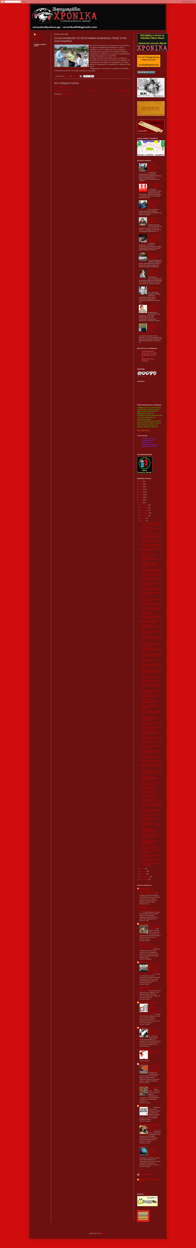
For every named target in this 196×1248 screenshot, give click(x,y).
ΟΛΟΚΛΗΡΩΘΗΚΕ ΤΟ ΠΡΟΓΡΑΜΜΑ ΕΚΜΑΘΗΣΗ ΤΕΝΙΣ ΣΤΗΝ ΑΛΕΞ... (150, 778)
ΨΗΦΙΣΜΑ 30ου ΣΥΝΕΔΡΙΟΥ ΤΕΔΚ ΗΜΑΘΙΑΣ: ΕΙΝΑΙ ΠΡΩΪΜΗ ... (149, 836)
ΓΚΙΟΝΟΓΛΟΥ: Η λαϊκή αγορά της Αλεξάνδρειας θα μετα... (151, 541)
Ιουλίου (143, 518)
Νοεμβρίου (144, 508)
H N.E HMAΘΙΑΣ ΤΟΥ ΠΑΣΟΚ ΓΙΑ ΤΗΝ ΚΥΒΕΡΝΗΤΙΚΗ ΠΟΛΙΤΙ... (151, 574)
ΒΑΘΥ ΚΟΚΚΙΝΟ (145, 924)
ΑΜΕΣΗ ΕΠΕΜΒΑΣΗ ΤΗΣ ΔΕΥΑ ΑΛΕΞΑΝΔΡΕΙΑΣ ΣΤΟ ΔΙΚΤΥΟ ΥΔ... (150, 712)
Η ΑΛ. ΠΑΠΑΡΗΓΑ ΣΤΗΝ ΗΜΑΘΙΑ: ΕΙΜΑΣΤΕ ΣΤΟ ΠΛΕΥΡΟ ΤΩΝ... (151, 524)
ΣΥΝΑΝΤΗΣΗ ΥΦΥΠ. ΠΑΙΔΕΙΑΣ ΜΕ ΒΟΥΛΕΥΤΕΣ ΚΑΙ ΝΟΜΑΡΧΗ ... (150, 632)
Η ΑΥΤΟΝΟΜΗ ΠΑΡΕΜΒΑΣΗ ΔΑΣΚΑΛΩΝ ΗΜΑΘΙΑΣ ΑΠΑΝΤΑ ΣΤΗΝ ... (151, 579)
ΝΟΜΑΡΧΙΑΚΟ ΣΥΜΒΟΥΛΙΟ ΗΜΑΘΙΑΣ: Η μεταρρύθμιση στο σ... (151, 766)
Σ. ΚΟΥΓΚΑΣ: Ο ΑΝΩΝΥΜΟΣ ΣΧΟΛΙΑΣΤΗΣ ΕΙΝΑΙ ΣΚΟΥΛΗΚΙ (154, 220)
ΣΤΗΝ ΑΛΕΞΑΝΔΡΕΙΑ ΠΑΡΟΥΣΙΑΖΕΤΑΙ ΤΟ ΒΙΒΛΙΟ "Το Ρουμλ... (151, 824)
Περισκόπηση (144, 888)
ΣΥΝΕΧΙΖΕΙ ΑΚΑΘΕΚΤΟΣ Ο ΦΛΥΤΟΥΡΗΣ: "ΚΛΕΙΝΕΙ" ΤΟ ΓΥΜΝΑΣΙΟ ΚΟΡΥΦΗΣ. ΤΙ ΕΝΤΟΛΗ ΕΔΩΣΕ (148, 329)
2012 (141, 492)
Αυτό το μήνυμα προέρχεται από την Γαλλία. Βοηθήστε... (150, 860)
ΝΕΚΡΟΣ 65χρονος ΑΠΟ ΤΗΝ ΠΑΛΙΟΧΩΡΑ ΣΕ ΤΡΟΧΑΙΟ (150, 757)
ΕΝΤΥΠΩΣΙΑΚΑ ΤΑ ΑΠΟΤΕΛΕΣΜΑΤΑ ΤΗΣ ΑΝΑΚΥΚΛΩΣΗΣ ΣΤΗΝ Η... (150, 830)
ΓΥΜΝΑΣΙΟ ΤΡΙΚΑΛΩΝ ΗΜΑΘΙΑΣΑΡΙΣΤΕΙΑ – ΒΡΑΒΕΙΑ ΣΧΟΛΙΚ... (151, 649)
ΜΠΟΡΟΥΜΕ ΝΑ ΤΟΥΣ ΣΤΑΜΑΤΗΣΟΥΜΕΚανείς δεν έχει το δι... (151, 559)
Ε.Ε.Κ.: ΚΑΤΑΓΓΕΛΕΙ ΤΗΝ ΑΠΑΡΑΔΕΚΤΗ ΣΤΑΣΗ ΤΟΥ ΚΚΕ (154, 185)
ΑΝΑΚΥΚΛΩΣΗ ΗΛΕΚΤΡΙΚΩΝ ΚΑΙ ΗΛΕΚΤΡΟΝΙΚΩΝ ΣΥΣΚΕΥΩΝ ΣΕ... (151, 655)
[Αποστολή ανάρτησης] (80, 76)
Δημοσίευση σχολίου (63, 87)
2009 (141, 500)
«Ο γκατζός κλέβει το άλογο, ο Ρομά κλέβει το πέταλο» (154, 927)
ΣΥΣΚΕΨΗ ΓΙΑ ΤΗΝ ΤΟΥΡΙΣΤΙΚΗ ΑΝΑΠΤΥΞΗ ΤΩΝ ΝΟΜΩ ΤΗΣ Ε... (151, 686)
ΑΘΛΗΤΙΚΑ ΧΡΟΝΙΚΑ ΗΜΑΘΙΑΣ (150, 1124)
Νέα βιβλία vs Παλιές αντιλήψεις (150, 533)
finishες (150, 1107)
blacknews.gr (144, 944)
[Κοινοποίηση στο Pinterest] (93, 76)
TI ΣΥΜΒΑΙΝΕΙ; (145, 597)
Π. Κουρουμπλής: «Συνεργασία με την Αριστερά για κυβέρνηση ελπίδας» (154, 272)
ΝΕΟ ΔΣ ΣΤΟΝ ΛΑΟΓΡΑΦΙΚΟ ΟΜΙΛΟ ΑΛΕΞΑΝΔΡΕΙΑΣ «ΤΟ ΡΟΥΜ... (150, 733)
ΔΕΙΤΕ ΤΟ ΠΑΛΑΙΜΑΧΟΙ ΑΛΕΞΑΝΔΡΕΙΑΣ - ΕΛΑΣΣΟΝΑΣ (151, 800)
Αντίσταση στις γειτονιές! (147, 1002)
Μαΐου (143, 868)
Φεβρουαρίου (145, 876)
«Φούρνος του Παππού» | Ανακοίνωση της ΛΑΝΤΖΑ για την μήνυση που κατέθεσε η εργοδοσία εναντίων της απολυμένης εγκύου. (150, 1009)
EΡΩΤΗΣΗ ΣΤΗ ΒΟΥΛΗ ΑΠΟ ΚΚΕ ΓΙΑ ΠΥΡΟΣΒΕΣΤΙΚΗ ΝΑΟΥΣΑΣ (151, 637)
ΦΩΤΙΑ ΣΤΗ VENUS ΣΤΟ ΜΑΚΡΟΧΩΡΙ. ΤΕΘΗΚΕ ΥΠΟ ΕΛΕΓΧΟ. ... (150, 752)
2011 (141, 495)
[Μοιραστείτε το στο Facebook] (91, 76)
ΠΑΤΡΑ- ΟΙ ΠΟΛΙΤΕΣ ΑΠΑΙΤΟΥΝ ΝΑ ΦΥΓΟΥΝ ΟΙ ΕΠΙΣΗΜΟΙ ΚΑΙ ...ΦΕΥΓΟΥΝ (154, 204)
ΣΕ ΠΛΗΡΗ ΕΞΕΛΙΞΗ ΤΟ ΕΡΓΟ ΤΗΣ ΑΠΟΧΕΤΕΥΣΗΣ (150, 723)
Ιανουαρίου (144, 879)
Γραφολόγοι (143, 1086)
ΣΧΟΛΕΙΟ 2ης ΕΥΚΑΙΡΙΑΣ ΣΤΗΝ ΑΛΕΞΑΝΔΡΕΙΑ (150, 819)
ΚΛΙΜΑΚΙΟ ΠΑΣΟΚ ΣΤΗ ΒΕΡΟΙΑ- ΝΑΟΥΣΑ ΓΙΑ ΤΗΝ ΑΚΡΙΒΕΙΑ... (151, 608)
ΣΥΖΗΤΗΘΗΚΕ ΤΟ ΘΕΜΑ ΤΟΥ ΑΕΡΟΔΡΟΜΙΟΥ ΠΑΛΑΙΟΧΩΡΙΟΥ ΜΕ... (150, 842)
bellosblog (143, 962)
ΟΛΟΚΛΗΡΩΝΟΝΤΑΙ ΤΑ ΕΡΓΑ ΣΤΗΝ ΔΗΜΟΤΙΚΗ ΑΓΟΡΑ (150, 738)
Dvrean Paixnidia (145, 987)
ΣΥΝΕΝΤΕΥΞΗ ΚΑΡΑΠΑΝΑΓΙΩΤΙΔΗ (148, 554)
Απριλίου (144, 871)
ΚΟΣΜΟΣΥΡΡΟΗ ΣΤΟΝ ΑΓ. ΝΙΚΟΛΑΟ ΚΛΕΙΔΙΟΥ (149, 796)
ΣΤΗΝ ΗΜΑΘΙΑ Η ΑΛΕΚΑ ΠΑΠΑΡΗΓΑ (148, 660)
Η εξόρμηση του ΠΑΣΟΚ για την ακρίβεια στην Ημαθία (150, 681)
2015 (141, 484)
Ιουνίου (143, 521)
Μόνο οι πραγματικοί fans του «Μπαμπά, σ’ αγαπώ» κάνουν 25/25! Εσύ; (150, 910)
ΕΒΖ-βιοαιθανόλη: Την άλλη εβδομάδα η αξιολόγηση (149, 621)
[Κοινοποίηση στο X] (89, 76)
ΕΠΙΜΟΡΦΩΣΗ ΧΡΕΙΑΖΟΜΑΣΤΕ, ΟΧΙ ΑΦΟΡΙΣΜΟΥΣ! (151, 593)
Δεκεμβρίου (144, 505)
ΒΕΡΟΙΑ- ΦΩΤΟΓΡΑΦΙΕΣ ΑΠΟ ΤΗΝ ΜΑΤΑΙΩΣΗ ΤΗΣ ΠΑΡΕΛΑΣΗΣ (154, 256)
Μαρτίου (143, 874)
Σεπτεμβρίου (145, 513)
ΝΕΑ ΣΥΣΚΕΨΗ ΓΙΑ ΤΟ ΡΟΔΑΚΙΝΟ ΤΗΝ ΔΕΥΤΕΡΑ (151, 549)
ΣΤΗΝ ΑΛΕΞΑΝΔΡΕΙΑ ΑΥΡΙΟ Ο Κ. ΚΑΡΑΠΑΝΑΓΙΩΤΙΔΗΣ (151, 695)
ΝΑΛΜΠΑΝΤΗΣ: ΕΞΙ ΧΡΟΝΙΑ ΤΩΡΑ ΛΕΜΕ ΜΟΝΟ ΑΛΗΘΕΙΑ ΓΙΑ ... (151, 536)
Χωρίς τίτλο (144, 641)
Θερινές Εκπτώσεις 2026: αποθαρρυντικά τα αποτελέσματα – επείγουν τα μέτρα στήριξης (149, 892)
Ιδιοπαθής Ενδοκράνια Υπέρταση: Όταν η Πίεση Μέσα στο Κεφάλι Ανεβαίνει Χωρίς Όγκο (149, 947)
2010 (141, 497)
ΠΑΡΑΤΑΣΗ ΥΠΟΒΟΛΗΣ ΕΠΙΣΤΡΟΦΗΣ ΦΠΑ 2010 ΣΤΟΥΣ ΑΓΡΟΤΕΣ (154, 167)
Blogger (103, 1233)
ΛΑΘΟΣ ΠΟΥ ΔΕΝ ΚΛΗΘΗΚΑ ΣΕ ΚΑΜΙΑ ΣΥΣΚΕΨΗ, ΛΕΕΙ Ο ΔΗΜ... (150, 666)
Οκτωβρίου (144, 510)
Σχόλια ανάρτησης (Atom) (70, 94)
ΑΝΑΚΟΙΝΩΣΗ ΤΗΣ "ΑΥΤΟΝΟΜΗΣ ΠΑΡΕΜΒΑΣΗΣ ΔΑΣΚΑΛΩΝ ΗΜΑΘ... (151, 671)
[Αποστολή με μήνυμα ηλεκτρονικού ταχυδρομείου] (84, 76)
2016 (141, 481)
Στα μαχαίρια (143, 1106)
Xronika (38, 34)
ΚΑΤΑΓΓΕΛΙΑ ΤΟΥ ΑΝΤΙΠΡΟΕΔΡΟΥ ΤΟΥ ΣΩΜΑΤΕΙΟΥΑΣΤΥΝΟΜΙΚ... (150, 701)
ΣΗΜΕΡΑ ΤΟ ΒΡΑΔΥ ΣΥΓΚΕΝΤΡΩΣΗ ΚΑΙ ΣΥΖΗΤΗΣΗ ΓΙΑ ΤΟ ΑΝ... (151, 626)
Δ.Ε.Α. (141, 1186)
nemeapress (144, 1027)
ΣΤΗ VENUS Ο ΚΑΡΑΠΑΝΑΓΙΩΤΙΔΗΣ (148, 613)
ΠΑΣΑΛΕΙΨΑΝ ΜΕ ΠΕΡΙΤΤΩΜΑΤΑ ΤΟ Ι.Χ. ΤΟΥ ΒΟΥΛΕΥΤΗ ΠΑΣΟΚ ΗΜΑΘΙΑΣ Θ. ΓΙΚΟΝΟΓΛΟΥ (155, 238)
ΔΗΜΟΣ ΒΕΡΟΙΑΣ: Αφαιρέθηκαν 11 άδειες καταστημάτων (151, 728)
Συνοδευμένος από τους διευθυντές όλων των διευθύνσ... (151, 677)
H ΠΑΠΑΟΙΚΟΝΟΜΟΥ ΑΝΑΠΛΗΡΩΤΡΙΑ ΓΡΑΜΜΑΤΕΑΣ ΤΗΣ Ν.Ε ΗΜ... (151, 772)
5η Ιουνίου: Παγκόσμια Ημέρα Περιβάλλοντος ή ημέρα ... (150, 847)
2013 (141, 489)
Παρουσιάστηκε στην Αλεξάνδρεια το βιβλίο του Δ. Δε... (151, 783)
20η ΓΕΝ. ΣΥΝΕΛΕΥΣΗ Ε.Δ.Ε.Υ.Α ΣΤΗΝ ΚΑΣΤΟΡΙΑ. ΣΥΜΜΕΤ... (151, 810)
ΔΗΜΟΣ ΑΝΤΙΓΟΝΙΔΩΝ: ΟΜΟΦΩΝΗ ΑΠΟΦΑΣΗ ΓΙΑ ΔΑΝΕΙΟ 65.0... (150, 718)
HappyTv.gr (143, 907)
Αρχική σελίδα (91, 90)
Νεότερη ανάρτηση (60, 90)
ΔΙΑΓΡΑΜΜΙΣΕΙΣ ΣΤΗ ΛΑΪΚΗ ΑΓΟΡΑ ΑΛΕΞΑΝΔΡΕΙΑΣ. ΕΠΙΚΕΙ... (149, 565)
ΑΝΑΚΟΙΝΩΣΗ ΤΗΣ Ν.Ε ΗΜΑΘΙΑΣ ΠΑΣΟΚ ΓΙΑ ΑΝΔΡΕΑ (151, 604)
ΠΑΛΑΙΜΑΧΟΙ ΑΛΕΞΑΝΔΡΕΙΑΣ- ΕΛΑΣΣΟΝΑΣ (150, 855)
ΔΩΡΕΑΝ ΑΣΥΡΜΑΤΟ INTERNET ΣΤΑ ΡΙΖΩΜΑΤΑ (151, 644)
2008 (141, 503)
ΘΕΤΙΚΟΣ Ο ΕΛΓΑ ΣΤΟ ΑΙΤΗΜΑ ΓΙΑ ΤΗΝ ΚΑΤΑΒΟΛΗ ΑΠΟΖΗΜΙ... (151, 761)
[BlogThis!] (86, 76)
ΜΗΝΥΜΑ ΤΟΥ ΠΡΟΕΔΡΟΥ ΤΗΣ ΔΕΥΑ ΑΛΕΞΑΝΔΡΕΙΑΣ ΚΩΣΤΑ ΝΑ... (151, 805)
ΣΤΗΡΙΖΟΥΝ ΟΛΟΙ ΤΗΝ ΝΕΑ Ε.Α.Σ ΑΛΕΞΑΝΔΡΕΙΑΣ (151, 600)
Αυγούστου (144, 515)
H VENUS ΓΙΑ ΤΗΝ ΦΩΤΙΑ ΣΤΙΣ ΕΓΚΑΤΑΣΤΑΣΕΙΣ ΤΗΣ (150, 691)
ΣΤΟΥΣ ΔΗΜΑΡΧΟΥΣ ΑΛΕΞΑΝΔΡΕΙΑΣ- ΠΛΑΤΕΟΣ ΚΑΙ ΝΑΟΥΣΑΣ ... (151, 529)
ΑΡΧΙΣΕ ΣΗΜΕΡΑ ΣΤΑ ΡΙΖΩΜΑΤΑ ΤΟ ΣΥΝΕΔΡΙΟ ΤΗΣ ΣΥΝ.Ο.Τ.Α (151, 617)
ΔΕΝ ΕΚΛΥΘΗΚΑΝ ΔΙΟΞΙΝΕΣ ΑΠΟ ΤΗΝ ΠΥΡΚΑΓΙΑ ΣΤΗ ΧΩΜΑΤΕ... (151, 545)
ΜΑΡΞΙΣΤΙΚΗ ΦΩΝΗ (146, 1174)
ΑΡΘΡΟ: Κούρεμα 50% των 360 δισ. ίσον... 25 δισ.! (153, 288)
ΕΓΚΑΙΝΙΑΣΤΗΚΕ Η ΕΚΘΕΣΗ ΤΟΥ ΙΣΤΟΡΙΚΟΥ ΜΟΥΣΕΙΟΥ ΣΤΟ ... (151, 589)
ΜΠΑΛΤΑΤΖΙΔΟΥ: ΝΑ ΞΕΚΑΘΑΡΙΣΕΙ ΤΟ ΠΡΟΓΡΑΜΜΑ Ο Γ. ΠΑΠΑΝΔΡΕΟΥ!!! (154, 308)
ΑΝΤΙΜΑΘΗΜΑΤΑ (145, 1049)
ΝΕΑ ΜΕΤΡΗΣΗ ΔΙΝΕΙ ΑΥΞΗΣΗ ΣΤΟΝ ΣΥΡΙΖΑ (150, 584)
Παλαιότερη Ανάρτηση (123, 90)
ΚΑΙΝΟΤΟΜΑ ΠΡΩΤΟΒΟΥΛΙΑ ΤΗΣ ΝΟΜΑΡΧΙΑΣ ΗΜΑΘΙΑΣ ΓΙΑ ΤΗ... (151, 570)
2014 (141, 487)
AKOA (142, 1169)
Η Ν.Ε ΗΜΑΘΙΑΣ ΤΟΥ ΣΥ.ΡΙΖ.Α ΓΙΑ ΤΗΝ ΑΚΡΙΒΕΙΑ (151, 864)
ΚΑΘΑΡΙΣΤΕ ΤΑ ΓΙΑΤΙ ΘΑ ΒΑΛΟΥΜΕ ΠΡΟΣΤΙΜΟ (148, 787)
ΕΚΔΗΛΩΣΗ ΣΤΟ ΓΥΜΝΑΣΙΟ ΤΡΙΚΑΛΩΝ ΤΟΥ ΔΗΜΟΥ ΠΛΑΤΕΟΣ (149, 706)
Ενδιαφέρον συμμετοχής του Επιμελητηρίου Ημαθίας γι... (150, 792)
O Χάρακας (143, 1146)
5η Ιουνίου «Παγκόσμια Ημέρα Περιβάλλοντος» (150, 815)
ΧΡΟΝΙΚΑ (143, 1064)
